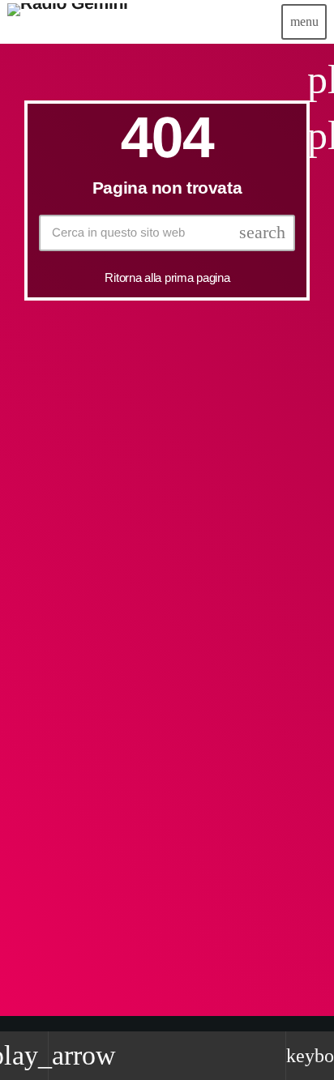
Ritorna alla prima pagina (167, 277)
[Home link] (67, 22)
